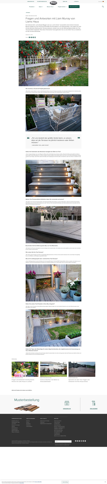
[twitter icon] (33, 37)
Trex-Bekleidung (57, 433)
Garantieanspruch (15, 427)
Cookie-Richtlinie (57, 434)
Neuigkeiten (28, 423)
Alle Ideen (28, 12)
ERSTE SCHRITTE (43, 418)
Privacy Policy (21, 482)
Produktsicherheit (15, 429)
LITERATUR (76, 1)
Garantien (13, 426)
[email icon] (35, 37)
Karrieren (27, 422)
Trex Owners (14, 423)
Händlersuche (30, 1)
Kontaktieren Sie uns (15, 420)
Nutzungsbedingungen (58, 431)
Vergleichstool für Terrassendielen (46, 423)
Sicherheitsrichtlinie (57, 425)
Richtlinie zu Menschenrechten (59, 426)
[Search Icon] (103, 6)
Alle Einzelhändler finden (58, 430)
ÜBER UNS (65, 1)
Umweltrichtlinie (57, 423)
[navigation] (53, 1)
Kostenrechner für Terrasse (44, 420)
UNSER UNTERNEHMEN (30, 418)
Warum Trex (50, 7)
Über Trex (28, 420)
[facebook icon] (29, 37)
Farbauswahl (42, 422)
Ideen (40, 7)
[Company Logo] (53, 3)
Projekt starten (61, 7)
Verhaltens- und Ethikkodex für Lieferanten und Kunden (59, 428)
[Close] (105, 482)
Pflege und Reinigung (15, 432)
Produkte (31, 7)
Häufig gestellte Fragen (16, 422)
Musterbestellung (74, 6)
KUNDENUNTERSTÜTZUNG (17, 418)
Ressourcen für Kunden (16, 425)
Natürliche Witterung (15, 430)
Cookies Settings (65, 482)
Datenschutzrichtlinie (57, 420)
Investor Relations (29, 426)
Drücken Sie (28, 425)
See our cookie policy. (38, 481)
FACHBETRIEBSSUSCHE (42, 1)
